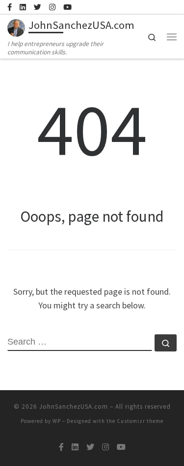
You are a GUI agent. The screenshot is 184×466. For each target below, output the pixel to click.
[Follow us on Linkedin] (23, 7)
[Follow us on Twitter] (37, 7)
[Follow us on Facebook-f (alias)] (9, 7)
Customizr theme (140, 421)
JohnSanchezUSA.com (73, 406)
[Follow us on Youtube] (67, 7)
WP (57, 421)
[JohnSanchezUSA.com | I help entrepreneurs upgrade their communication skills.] (16, 26)
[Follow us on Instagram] (52, 7)
